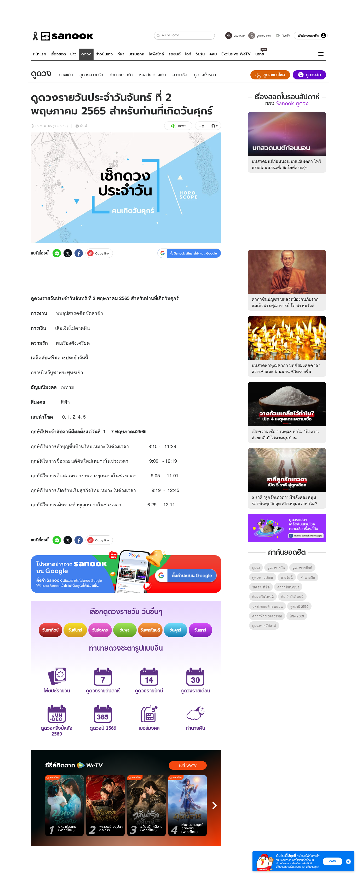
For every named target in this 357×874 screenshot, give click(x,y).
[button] (158, 36)
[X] (68, 253)
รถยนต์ (175, 54)
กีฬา (120, 54)
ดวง (38, 298)
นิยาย (259, 54)
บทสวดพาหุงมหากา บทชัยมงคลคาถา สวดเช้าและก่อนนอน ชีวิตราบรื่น (286, 368)
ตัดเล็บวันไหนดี (292, 596)
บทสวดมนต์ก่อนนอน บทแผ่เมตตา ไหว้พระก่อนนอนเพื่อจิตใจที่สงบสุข (286, 164)
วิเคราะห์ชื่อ (261, 586)
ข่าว (73, 54)
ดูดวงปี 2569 (299, 606)
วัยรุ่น (200, 54)
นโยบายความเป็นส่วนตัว (288, 866)
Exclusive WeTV (236, 54)
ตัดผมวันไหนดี (263, 596)
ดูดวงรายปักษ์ (302, 567)
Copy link (102, 253)
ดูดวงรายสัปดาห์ (264, 625)
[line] (57, 253)
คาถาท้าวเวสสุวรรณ (267, 615)
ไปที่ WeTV (188, 765)
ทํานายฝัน (307, 577)
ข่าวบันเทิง (104, 54)
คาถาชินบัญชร (288, 586)
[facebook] (78, 253)
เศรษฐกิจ (136, 54)
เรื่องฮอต (58, 54)
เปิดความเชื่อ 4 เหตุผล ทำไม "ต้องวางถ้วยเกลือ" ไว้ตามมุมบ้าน (286, 434)
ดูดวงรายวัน (276, 567)
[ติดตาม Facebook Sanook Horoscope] (287, 527)
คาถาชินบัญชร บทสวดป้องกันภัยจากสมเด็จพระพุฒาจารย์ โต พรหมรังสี (285, 302)
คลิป (213, 54)
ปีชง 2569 (297, 615)
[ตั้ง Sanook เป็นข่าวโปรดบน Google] (126, 571)
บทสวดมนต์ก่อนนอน (267, 606)
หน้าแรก (39, 54)
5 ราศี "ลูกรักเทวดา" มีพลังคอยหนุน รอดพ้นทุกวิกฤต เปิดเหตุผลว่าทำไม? (284, 500)
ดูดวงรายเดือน (262, 577)
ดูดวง (86, 54)
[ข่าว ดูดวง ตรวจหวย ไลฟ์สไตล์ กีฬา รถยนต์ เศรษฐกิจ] (62, 36)
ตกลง (332, 861)
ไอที (188, 54)
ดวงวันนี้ (287, 577)
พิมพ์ (83, 125)
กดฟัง (182, 126)
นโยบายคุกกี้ (312, 866)
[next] (214, 805)
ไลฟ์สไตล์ (156, 54)
